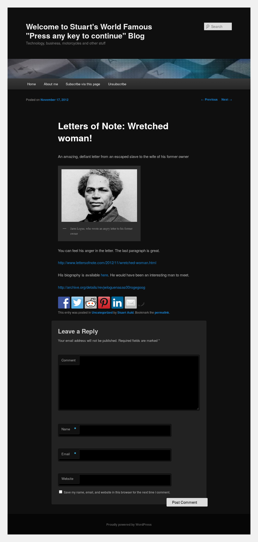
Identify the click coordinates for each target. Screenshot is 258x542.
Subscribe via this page (83, 83)
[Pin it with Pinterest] (104, 303)
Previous (209, 99)
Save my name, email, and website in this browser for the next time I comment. (117, 492)
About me (51, 83)
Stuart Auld (125, 312)
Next (226, 99)
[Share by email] (131, 303)
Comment (68, 360)
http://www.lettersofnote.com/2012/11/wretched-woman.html (107, 262)
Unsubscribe (117, 83)
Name (68, 429)
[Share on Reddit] (91, 303)
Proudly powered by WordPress (129, 524)
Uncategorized (102, 312)
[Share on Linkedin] (117, 303)
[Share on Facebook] (64, 303)
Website (67, 478)
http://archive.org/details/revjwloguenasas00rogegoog (101, 287)
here (104, 274)
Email (68, 454)
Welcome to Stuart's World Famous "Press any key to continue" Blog (89, 31)
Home (31, 83)
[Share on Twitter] (77, 303)
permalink (162, 312)
